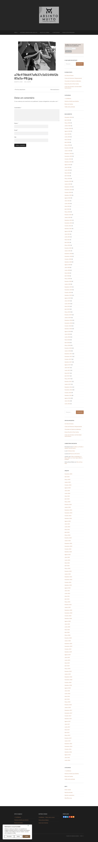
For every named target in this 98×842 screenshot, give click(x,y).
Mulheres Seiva (71, 450)
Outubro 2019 (68, 292)
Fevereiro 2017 (68, 381)
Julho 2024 (67, 134)
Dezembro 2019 (68, 287)
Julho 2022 (67, 200)
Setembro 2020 (68, 262)
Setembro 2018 (68, 328)
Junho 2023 (67, 170)
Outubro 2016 (68, 392)
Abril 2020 (67, 275)
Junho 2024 (67, 136)
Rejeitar (18, 836)
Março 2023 (67, 178)
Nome (16, 123)
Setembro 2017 (68, 362)
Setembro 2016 (68, 395)
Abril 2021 (67, 242)
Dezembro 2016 (68, 387)
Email (16, 130)
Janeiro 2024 (68, 150)
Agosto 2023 (68, 164)
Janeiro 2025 (68, 125)
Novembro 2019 (68, 289)
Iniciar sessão (68, 789)
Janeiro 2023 (68, 184)
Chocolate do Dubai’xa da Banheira (73, 81)
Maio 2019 (67, 306)
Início (15, 32)
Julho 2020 (67, 267)
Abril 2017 (67, 375)
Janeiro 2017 (68, 384)
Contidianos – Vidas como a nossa (47, 817)
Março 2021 (67, 245)
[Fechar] (29, 825)
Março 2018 (67, 345)
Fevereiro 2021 (68, 248)
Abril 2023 (67, 175)
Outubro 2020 (68, 259)
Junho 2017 (67, 370)
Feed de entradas (69, 792)
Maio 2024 (67, 139)
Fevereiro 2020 (68, 281)
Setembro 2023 (68, 161)
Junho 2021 (67, 236)
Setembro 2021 (68, 228)
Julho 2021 (67, 234)
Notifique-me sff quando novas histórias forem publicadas (73, 45)
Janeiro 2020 (68, 284)
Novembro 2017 (68, 356)
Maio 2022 (67, 206)
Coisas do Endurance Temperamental (73, 78)
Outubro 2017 (68, 359)
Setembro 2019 (68, 295)
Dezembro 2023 (68, 153)
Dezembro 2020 (68, 253)
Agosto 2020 (68, 264)
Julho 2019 (67, 300)
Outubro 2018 (68, 325)
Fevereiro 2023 (68, 181)
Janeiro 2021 (68, 250)
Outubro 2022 (68, 192)
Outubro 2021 (68, 225)
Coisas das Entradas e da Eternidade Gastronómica (73, 87)
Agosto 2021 (68, 231)
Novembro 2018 (68, 323)
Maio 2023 (67, 173)
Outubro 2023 (68, 159)
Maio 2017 (67, 373)
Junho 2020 (67, 270)
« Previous (19, 89)
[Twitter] (66, 817)
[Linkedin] (68, 817)
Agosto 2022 (68, 198)
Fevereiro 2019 (68, 314)
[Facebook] (64, 817)
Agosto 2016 (68, 398)
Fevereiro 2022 (68, 214)
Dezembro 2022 (68, 186)
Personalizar (9, 836)
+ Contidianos (56, 32)
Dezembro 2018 (68, 320)
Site (15, 137)
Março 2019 (67, 312)
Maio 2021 (67, 239)
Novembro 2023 (68, 156)
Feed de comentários (69, 795)
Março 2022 (67, 211)
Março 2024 (67, 145)
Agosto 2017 (68, 364)
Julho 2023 (67, 167)
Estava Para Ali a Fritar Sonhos (72, 83)
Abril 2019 (67, 309)
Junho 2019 (67, 303)
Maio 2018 (67, 339)
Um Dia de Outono (69, 75)
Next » (54, 89)
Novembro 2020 (68, 256)
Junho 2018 (67, 337)
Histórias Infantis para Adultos (28, 32)
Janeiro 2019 (68, 317)
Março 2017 (67, 378)
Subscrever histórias (43, 822)
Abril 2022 (67, 209)
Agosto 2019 (68, 298)
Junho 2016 (67, 403)
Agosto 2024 (68, 131)
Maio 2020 (67, 273)
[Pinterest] (69, 817)
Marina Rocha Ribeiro (44, 820)
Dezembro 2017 (68, 353)
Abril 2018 (67, 342)
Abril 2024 (67, 142)
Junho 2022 (67, 203)
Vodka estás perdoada (68, 32)
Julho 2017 (67, 367)
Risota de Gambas (44, 32)
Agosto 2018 (68, 331)
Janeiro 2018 (68, 350)
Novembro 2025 (68, 117)
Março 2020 (67, 278)
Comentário (17, 107)
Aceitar (26, 836)
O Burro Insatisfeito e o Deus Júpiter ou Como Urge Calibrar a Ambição (73, 458)
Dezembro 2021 (68, 220)
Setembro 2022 (68, 195)
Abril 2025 (67, 120)
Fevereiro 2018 (68, 348)
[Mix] (73, 817)
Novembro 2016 (68, 389)
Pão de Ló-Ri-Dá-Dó (75, 453)
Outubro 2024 (68, 128)
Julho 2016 (67, 401)
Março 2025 (67, 122)
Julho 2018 (67, 334)
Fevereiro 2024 (68, 147)
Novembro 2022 (68, 189)
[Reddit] (71, 817)
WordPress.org (68, 798)
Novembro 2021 (68, 223)
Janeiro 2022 (68, 217)
